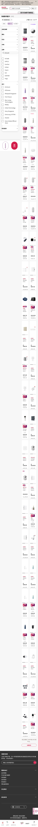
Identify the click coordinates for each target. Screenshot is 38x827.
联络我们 (3, 782)
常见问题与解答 (5, 775)
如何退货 (3, 779)
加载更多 (29, 745)
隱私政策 (15, 816)
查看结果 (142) (14, 145)
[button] (10, 29)
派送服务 (3, 777)
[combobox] (19, 8)
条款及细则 (22, 816)
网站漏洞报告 (5, 784)
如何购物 (3, 773)
